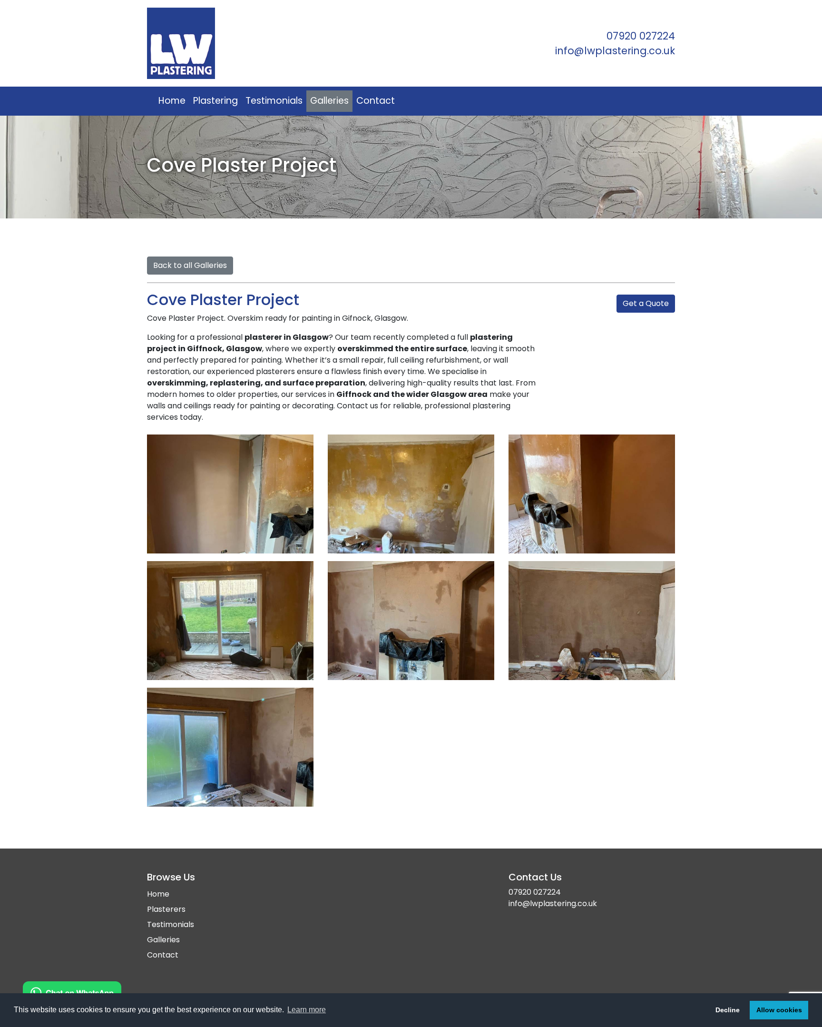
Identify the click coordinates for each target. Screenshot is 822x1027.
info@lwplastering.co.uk (615, 51)
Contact (375, 100)
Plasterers (166, 909)
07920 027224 (641, 36)
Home (172, 100)
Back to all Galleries (190, 265)
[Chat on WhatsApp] (72, 992)
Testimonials (274, 100)
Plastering (215, 100)
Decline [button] (727, 1010)
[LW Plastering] (275, 43)
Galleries (329, 100)
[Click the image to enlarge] (230, 493)
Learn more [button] (306, 1010)
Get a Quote (646, 303)
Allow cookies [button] (779, 1010)
